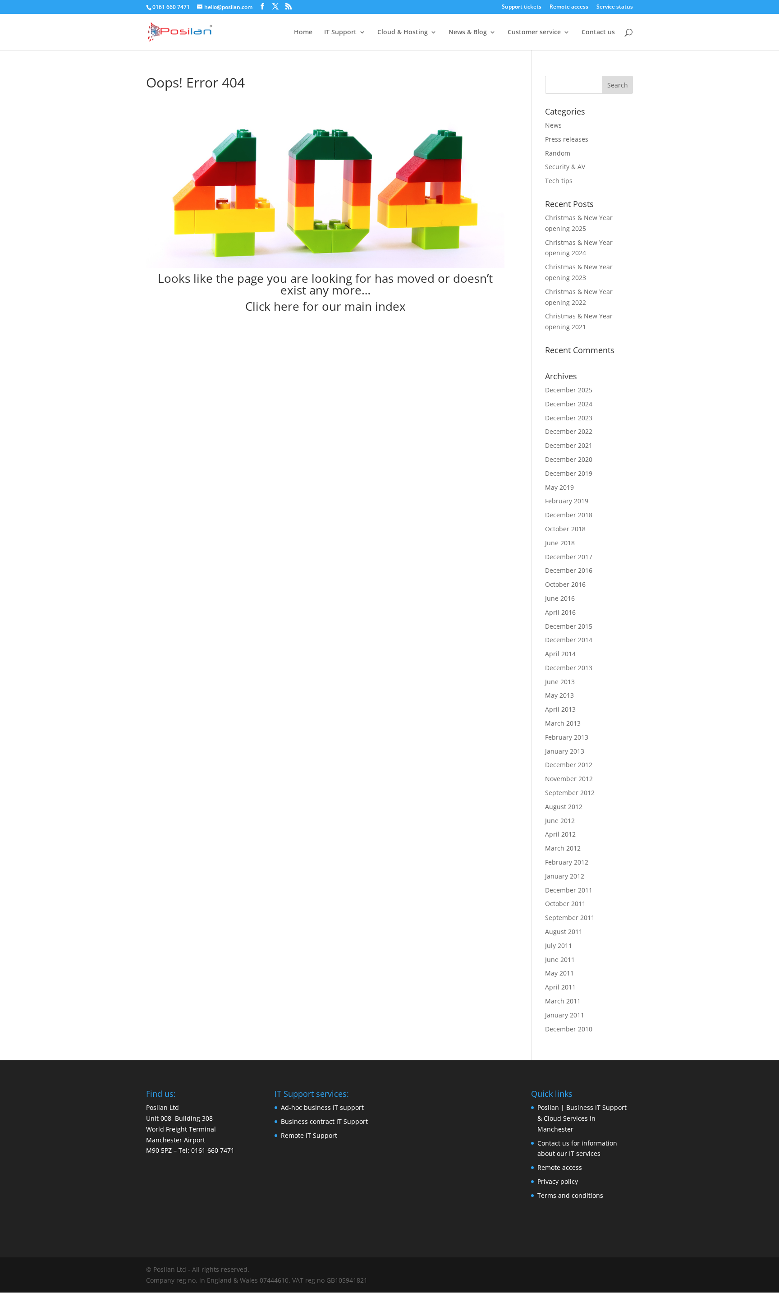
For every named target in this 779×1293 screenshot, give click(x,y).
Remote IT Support (309, 1135)
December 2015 (568, 626)
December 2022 (568, 431)
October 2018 (565, 529)
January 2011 (564, 1015)
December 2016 (568, 570)
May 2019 (559, 487)
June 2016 (560, 598)
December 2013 (568, 667)
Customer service (534, 32)
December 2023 (568, 418)
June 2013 (560, 681)
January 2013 (564, 751)
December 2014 (568, 639)
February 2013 (566, 737)
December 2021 (568, 445)
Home (303, 32)
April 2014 (560, 653)
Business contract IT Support (324, 1121)
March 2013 (563, 723)
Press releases (566, 139)
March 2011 (563, 1001)
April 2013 (560, 709)
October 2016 (565, 584)
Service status (614, 7)
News (553, 125)
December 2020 (568, 459)
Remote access (569, 7)
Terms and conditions (570, 1195)
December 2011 (568, 890)
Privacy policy (557, 1181)
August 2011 (563, 931)
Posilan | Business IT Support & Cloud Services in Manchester (582, 1118)
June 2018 (560, 542)
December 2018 (568, 515)
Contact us (598, 32)
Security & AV (565, 166)
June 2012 (560, 820)
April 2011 (560, 987)
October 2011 (565, 903)
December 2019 (568, 473)
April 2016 (560, 612)
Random (557, 153)
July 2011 (558, 945)
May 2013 (559, 695)
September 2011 (570, 917)
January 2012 (564, 876)
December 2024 (568, 404)
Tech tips (559, 180)
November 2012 (569, 778)
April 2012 (560, 834)
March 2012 (563, 848)
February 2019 (566, 501)
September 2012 (570, 792)
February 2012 (566, 862)
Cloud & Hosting (402, 32)
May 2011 (559, 973)
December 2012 (568, 764)
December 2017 (568, 556)
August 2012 (563, 806)
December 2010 (568, 1029)
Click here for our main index (325, 306)
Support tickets (521, 7)
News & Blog (468, 32)
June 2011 (560, 959)
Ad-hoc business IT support (322, 1107)
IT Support (340, 32)
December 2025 (568, 390)
